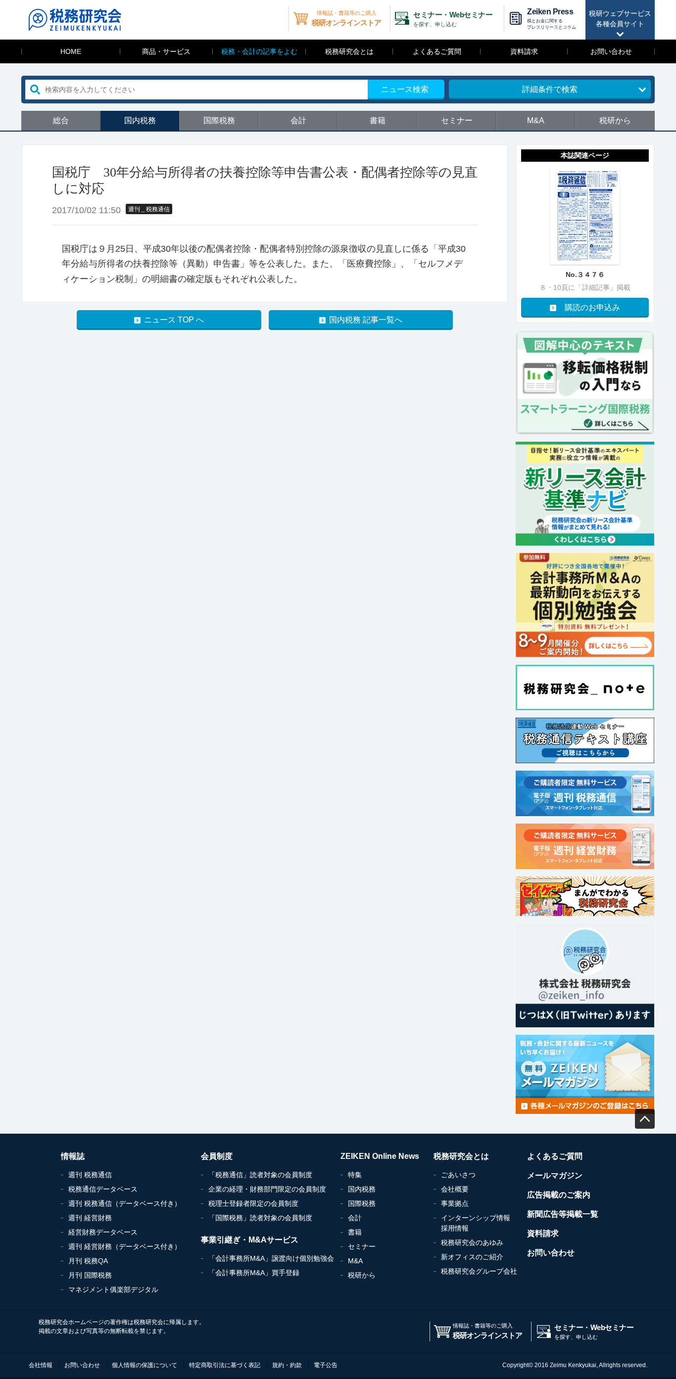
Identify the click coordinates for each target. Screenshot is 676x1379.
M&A (535, 120)
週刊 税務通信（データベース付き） (124, 1203)
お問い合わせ (611, 51)
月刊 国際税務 (90, 1275)
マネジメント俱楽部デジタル (113, 1289)
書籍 (378, 120)
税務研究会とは (349, 51)
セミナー (457, 120)
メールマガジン (554, 1175)
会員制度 (217, 1156)
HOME (70, 51)
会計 (298, 120)
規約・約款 (287, 1365)
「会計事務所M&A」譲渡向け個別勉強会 (271, 1258)
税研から (615, 120)
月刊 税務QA (88, 1261)
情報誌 (73, 1156)
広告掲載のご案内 (558, 1195)
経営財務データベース (103, 1232)
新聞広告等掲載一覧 (562, 1214)
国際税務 (219, 120)
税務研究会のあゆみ (472, 1242)
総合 (61, 120)
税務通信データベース (103, 1189)
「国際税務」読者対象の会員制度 (260, 1218)
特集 (355, 1175)
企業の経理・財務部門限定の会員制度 (267, 1189)
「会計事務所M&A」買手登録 (253, 1273)
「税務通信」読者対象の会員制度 (260, 1175)
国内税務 (140, 120)
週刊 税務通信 (90, 1175)
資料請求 (524, 51)
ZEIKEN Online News (379, 1156)
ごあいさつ (458, 1175)
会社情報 (40, 1365)
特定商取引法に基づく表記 (224, 1365)
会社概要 (455, 1189)
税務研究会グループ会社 (479, 1271)
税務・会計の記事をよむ (259, 51)
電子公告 (326, 1365)
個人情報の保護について (144, 1365)
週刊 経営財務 (90, 1218)
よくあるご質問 (437, 51)
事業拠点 (455, 1203)
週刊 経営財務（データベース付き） (124, 1246)
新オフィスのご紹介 (472, 1257)
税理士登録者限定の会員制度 (253, 1203)
